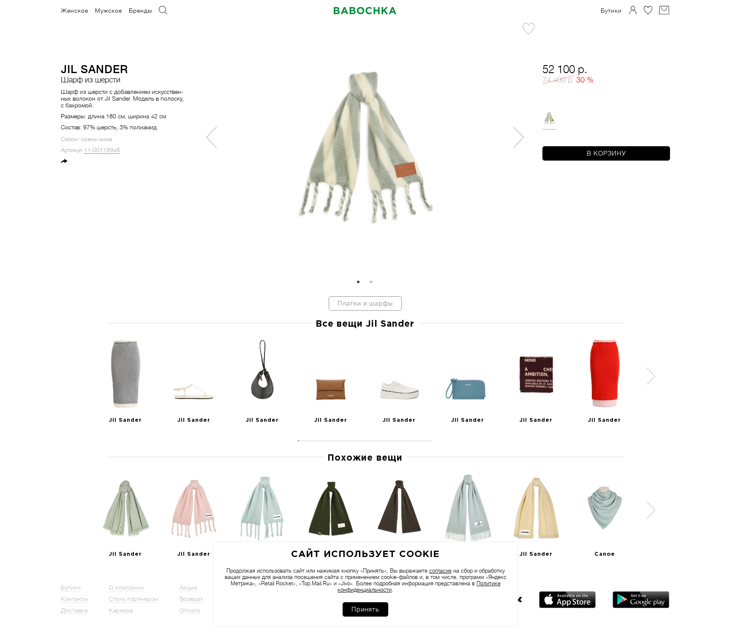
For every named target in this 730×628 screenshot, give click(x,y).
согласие (440, 571)
